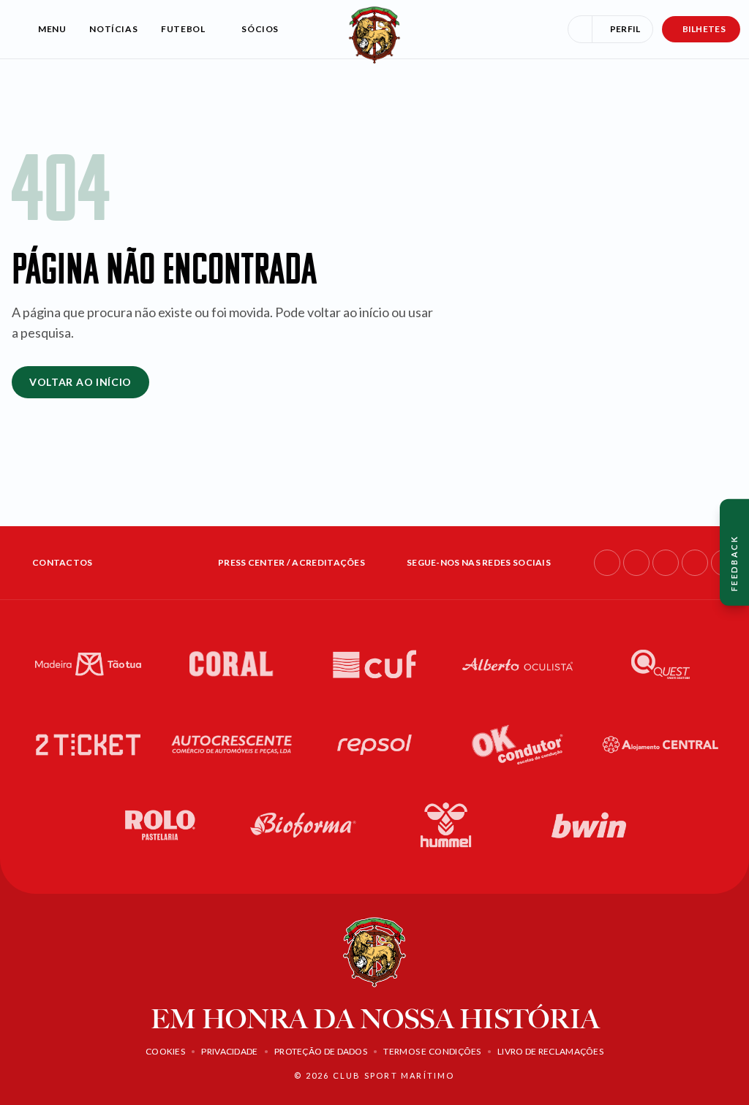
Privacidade (229, 1051)
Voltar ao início (80, 382)
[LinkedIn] (665, 563)
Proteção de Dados (320, 1051)
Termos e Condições (432, 1051)
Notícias (113, 28)
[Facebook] (607, 563)
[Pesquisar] (580, 29)
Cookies (165, 1051)
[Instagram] (636, 563)
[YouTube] (695, 563)
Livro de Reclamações (550, 1051)
